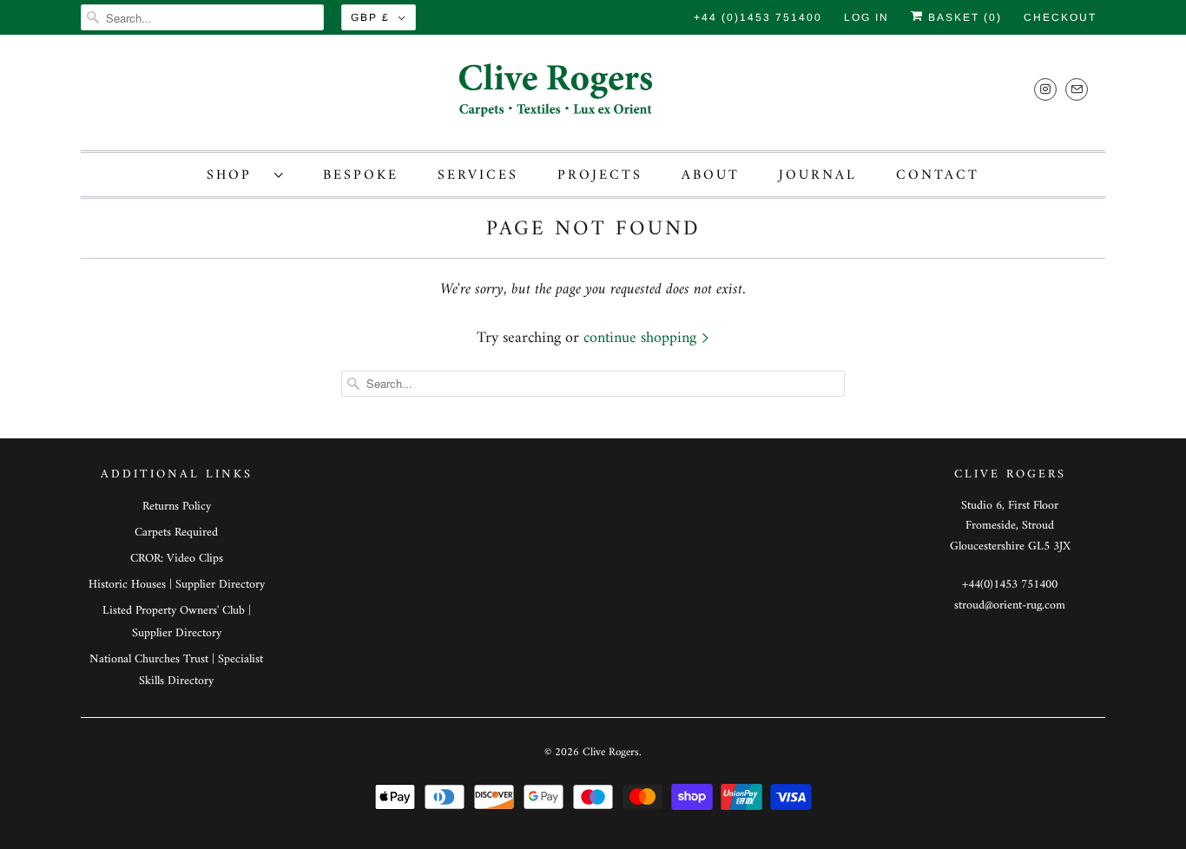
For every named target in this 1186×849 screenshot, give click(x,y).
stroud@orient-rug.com (1009, 605)
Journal (818, 175)
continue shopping (642, 338)
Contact (937, 175)
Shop (236, 175)
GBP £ (370, 17)
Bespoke (361, 175)
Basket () (963, 17)
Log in (866, 17)
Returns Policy (176, 506)
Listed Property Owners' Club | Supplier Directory (176, 621)
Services (478, 175)
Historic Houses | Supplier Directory (177, 585)
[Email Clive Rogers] (1076, 89)
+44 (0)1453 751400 (758, 17)
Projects (599, 175)
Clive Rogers (611, 752)
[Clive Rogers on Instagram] (1045, 89)
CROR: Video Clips (176, 558)
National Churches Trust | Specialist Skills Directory (176, 670)
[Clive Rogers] (593, 97)
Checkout (1060, 17)
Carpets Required (176, 532)
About (711, 175)
